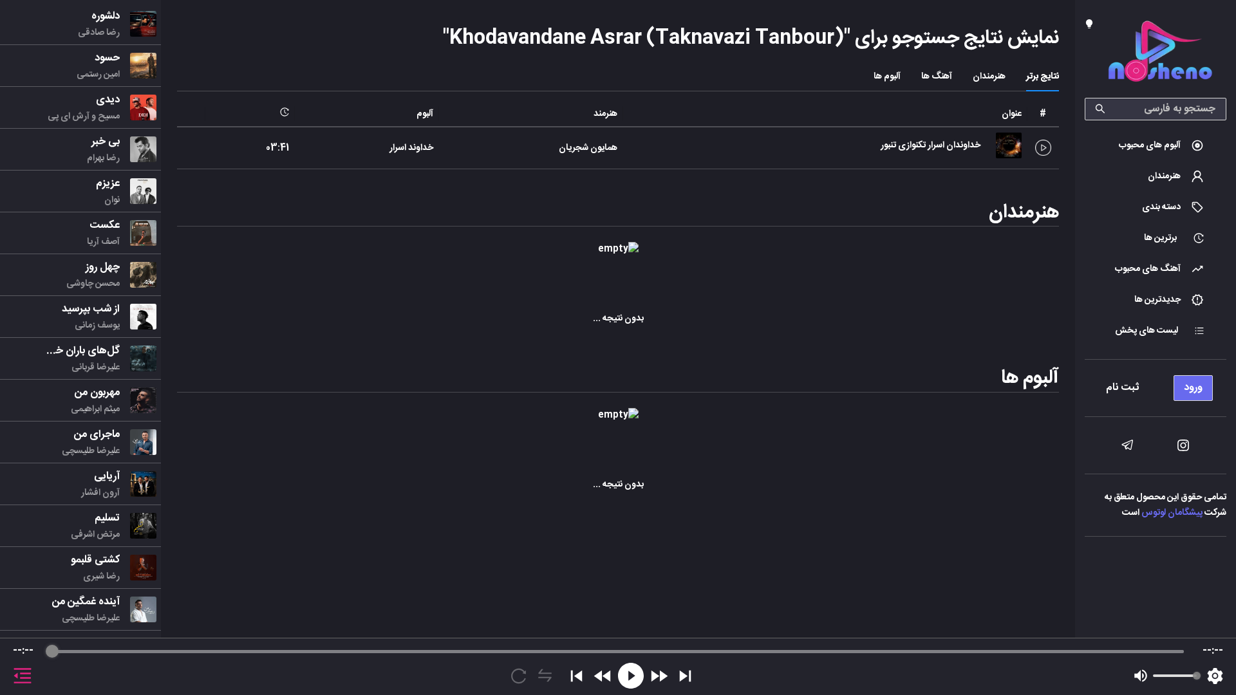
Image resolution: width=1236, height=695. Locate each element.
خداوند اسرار (411, 148)
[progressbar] (618, 651)
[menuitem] (1155, 145)
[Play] (631, 676)
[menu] (1155, 384)
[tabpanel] (618, 301)
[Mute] (1140, 675)
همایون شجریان (588, 148)
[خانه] (1160, 53)
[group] (618, 667)
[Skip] (685, 676)
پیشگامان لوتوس (1172, 513)
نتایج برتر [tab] (1042, 77)
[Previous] (576, 676)
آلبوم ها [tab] (887, 77)
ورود (1193, 387)
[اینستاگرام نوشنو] (1183, 445)
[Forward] (659, 676)
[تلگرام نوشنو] (1127, 445)
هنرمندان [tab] (989, 77)
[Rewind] (603, 676)
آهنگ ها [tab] (936, 77)
